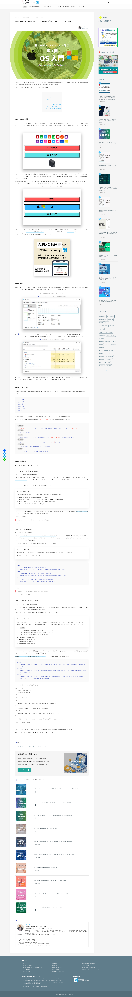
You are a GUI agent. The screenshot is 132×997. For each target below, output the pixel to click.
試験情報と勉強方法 (48, 6)
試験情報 (102, 347)
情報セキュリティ (111, 335)
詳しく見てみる (24, 770)
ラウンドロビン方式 (30, 746)
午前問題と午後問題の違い (106, 341)
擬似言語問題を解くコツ (57, 967)
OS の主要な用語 (47, 101)
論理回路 (109, 365)
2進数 (115, 341)
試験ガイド (102, 353)
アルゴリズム (111, 316)
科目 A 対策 (58, 6)
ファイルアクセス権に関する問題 (53, 108)
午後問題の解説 (103, 325)
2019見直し (109, 353)
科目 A (46, 746)
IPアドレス (102, 365)
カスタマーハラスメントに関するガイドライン (40, 986)
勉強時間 (102, 356)
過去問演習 (102, 316)
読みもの (81, 6)
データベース (109, 359)
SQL (109, 362)
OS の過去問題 (46, 103)
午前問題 (39, 746)
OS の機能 (46, 99)
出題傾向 (114, 344)
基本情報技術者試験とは (34, 6)
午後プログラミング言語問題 (106, 332)
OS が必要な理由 (47, 97)
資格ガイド (25, 963)
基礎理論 (102, 359)
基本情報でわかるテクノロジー (58, 971)
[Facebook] (4, 450)
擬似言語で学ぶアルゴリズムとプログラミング (32, 967)
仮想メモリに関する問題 (51, 106)
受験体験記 (54, 963)
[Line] (4, 459)
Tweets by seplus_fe (103, 370)
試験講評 (112, 325)
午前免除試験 (103, 319)
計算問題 (102, 338)
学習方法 (107, 344)
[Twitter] (4, 453)
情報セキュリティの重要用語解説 (88, 967)
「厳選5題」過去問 (85, 965)
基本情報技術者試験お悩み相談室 (88, 963)
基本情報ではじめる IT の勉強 (37, 17)
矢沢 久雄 (84, 26)
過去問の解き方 (109, 356)
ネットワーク (103, 362)
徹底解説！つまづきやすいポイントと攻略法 (90, 969)
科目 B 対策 (66, 6)
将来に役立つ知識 (26, 971)
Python (101, 344)
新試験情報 (102, 335)
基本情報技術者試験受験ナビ (25, 17)
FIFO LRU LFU (20, 746)
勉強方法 (111, 319)
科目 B (101, 322)
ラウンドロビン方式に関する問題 (53, 104)
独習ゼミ (17, 17)
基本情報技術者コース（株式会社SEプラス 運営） (84, 980)
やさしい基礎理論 (55, 969)
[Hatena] (4, 456)
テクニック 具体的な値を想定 (106, 350)
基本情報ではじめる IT (27, 965)
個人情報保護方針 (26, 986)
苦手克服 (74, 6)
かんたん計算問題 (26, 969)
